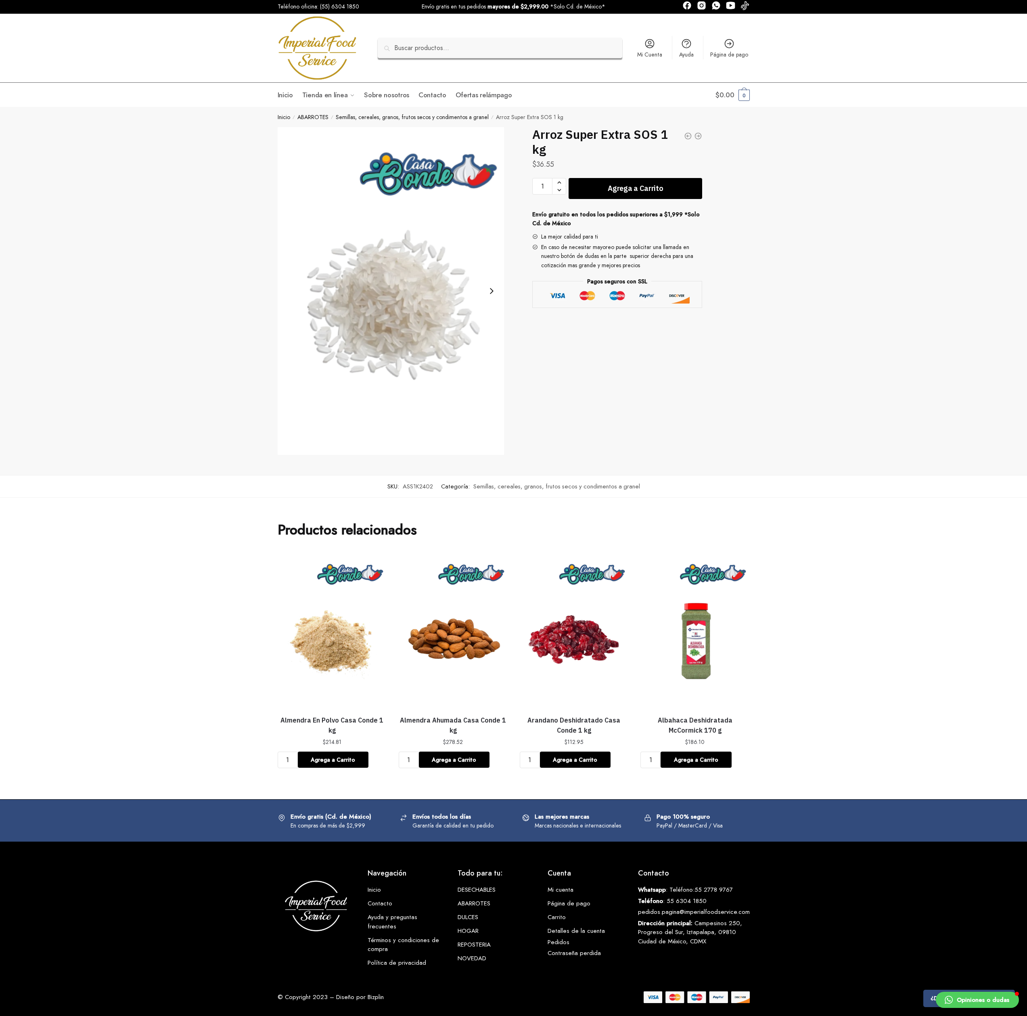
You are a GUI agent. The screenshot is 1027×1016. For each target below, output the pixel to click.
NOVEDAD (472, 958)
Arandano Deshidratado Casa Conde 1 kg (573, 725)
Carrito (557, 917)
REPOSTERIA (474, 944)
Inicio (284, 117)
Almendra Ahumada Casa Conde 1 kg (453, 725)
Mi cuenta (560, 889)
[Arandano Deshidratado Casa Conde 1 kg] (574, 630)
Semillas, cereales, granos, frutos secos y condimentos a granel (412, 117)
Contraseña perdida (574, 953)
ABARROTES (312, 117)
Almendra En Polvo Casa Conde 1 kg (331, 725)
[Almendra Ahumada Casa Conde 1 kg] (453, 630)
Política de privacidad (397, 962)
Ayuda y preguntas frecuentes (392, 922)
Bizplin (376, 997)
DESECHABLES (477, 889)
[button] (977, 1000)
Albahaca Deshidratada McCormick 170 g (695, 725)
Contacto (380, 903)
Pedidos (558, 942)
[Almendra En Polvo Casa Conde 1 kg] (332, 630)
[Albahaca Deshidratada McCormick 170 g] (694, 630)
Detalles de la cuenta (576, 930)
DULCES (468, 917)
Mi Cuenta (649, 54)
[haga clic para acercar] (391, 291)
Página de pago (729, 54)
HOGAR (468, 930)
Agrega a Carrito (635, 188)
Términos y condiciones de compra (403, 945)
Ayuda (686, 54)
